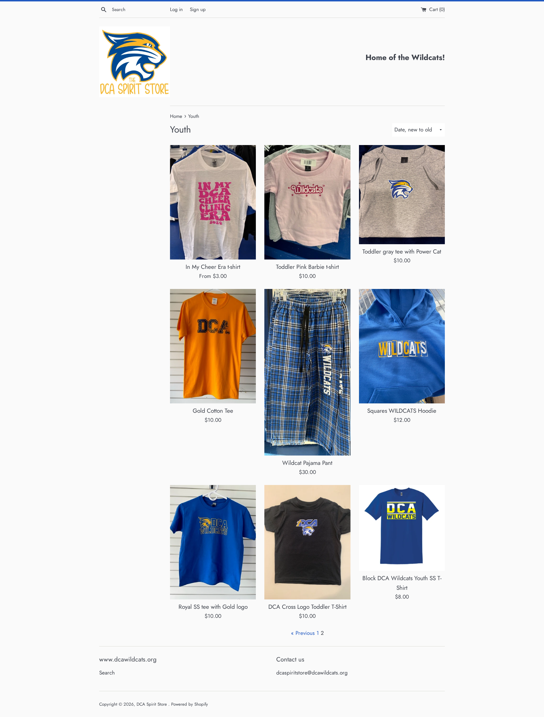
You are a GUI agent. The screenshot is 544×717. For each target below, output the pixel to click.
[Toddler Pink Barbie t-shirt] (307, 202)
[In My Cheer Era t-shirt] (213, 202)
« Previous (303, 633)
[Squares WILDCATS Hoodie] (402, 346)
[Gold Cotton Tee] (213, 346)
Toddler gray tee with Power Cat (401, 251)
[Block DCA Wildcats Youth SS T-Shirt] (402, 528)
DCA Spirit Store (152, 704)
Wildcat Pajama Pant (307, 463)
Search (107, 672)
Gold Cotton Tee (213, 411)
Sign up (198, 9)
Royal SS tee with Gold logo (213, 607)
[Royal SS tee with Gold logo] (213, 542)
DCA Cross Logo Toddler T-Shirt (307, 607)
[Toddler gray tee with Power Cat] (402, 194)
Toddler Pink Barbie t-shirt (307, 267)
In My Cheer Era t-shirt (213, 267)
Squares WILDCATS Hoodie (401, 411)
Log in (176, 9)
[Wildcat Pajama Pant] (307, 372)
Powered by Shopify (189, 704)
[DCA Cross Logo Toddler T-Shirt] (307, 542)
